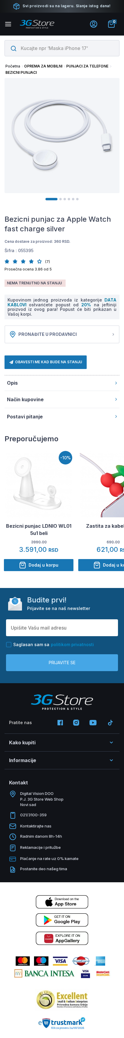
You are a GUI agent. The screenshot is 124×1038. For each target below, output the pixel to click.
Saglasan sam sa (53, 644)
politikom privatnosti (72, 644)
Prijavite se (62, 662)
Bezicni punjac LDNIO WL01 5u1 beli (38, 529)
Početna (12, 66)
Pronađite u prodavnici (47, 334)
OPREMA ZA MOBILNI (43, 66)
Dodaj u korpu (43, 564)
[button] (9, 261)
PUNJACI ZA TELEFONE (87, 66)
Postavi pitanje (25, 417)
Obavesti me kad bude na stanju (48, 362)
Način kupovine (25, 399)
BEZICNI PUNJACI (21, 72)
